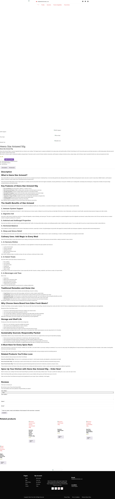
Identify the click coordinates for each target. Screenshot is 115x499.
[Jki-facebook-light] (53, 488)
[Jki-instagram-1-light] (56, 488)
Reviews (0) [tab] (11, 167)
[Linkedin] (59, 488)
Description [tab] (4, 167)
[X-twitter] (62, 488)
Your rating (4, 390)
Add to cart (9, 159)
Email (3, 406)
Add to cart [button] (31, 441)
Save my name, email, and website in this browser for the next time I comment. (21, 410)
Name (3, 401)
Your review (4, 394)
